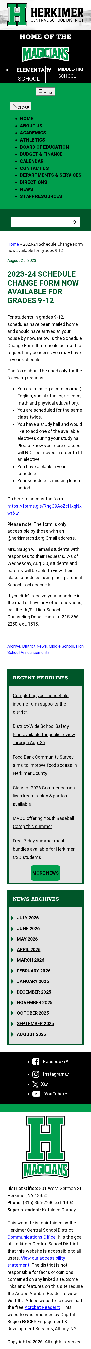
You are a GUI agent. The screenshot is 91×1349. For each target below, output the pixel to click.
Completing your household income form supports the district (41, 704)
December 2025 (34, 991)
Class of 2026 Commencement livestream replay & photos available (45, 796)
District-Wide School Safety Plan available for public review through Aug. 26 (44, 734)
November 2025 (34, 1002)
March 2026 (30, 960)
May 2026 (27, 938)
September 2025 (35, 1023)
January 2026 (33, 981)
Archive (13, 646)
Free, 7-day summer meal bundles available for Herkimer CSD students (44, 849)
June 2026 (28, 928)
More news (45, 873)
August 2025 (31, 1034)
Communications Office (31, 1237)
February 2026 (33, 970)
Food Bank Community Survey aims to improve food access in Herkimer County (45, 765)
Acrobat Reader (40, 1307)
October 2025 (33, 1013)
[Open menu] (45, 91)
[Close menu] (20, 106)
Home (26, 118)
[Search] (74, 222)
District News (34, 646)
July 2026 (28, 917)
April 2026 (28, 949)
